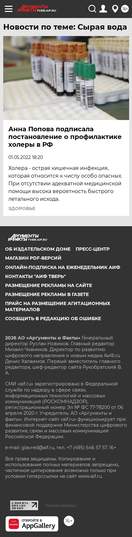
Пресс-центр (93, 249)
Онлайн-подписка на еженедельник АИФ (62, 267)
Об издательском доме (37, 249)
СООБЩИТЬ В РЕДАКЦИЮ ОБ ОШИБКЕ (53, 318)
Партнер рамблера (60, 505)
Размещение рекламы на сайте (48, 285)
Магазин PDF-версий (33, 258)
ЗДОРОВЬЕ (21, 208)
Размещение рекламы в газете (47, 294)
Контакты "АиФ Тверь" (35, 276)
